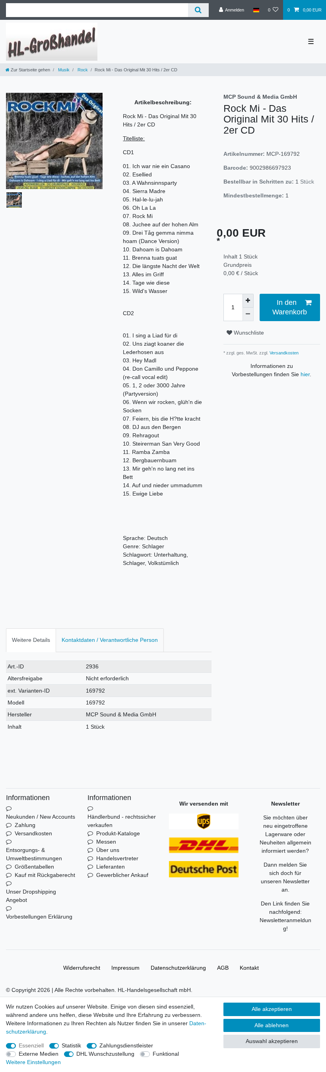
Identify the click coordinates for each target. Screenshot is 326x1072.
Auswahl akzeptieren (272, 1041)
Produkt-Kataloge (118, 833)
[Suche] (198, 10)
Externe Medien (38, 1054)
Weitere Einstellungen (33, 1062)
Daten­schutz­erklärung (178, 968)
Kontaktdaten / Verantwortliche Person (110, 640)
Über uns (107, 850)
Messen (106, 841)
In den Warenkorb (289, 307)
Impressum (125, 968)
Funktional (166, 1054)
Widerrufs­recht (81, 968)
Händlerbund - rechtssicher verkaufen (121, 821)
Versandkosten (283, 352)
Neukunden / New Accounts (40, 817)
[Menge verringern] (248, 315)
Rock (82, 69)
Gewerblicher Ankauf (122, 875)
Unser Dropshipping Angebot (31, 895)
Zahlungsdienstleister (126, 1045)
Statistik (71, 1045)
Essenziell (31, 1045)
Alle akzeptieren (272, 1009)
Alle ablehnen (271, 1025)
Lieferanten (110, 866)
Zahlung (25, 825)
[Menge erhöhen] (248, 301)
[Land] (255, 10)
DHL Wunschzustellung (105, 1054)
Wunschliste (248, 332)
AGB (223, 968)
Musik (63, 69)
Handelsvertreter (117, 858)
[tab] (31, 640)
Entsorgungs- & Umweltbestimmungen (34, 854)
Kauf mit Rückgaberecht (45, 875)
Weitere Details (31, 640)
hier (305, 374)
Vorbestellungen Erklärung (39, 916)
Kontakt (249, 968)
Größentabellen (34, 866)
